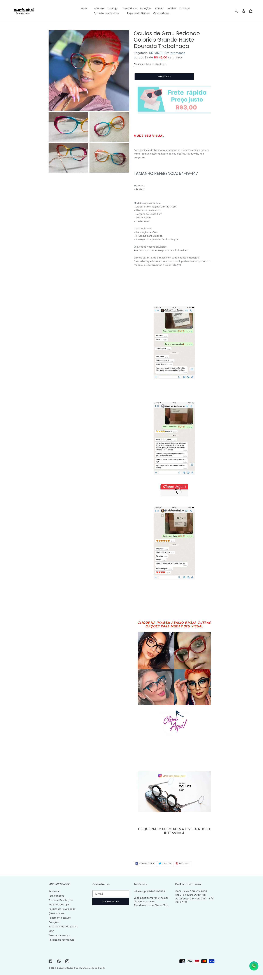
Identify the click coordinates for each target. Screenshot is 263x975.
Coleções (54, 922)
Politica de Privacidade (62, 908)
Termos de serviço (59, 935)
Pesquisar (54, 891)
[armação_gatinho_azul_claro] (174, 791)
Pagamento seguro (60, 917)
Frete (137, 64)
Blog (51, 930)
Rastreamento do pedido (63, 926)
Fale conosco (56, 895)
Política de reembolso (61, 939)
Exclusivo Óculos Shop (68, 968)
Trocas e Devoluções (61, 900)
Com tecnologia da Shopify (92, 968)
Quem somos (56, 913)
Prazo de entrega (59, 904)
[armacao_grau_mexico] (174, 100)
